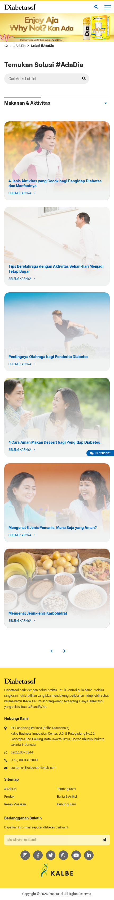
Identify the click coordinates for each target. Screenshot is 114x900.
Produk (9, 796)
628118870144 (22, 752)
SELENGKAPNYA (57, 161)
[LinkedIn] (89, 855)
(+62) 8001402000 (24, 760)
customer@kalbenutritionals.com (33, 768)
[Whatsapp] (63, 855)
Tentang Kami (66, 789)
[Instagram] (25, 855)
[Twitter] (50, 855)
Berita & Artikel (67, 796)
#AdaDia (19, 46)
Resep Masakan (15, 804)
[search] (96, 7)
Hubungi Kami (66, 804)
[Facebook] (38, 855)
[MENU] (107, 7)
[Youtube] (76, 855)
